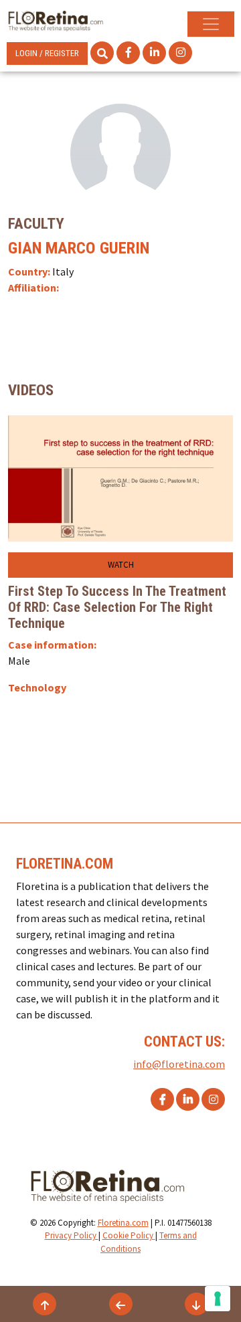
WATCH (121, 564)
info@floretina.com (179, 1064)
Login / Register (47, 53)
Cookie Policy (128, 1235)
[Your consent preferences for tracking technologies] (217, 1298)
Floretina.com (123, 1222)
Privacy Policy (71, 1235)
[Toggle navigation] (210, 24)
